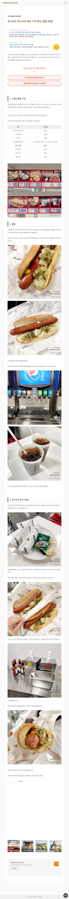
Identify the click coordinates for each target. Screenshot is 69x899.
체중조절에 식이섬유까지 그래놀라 (34, 83)
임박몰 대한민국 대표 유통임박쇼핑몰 (21, 45)
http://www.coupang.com (16, 29)
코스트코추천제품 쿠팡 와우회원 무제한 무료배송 (25, 32)
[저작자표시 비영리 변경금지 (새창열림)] (26, 781)
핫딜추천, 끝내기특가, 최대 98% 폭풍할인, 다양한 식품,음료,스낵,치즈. (29, 47)
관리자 (40, 897)
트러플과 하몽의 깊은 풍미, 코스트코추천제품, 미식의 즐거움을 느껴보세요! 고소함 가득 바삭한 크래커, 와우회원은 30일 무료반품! (34, 35)
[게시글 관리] (15, 781)
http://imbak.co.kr (14, 42)
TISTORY (35, 897)
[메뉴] (65, 3)
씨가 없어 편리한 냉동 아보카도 (34, 77)
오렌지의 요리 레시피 (10, 3)
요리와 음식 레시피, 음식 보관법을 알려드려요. (21, 865)
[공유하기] (13, 781)
